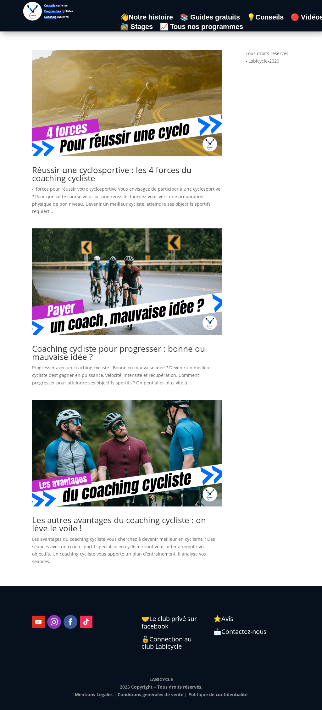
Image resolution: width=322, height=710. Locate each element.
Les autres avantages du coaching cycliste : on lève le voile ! (119, 524)
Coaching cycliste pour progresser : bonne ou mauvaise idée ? (118, 352)
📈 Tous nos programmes (201, 28)
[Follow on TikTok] (86, 622)
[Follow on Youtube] (38, 622)
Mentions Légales (94, 694)
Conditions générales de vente (150, 694)
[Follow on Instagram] (54, 622)
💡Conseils (265, 18)
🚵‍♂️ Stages (136, 28)
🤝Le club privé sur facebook (169, 622)
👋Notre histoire (146, 18)
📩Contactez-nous (240, 631)
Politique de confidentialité (217, 694)
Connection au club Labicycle (167, 643)
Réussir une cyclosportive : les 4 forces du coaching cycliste (112, 174)
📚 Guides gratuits (210, 18)
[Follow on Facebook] (70, 622)
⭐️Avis (223, 618)
